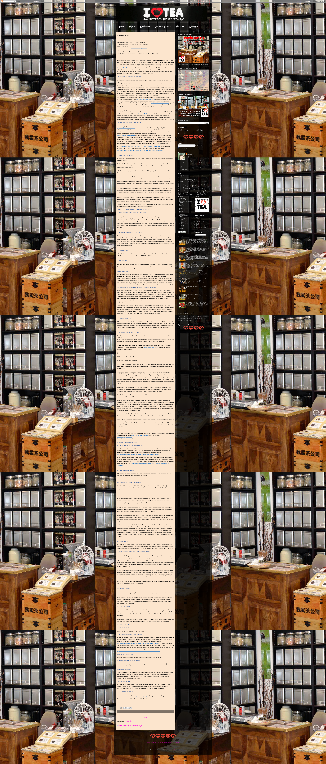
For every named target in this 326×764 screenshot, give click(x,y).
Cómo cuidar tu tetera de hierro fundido (197, 255)
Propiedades (205, 186)
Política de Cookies (201, 227)
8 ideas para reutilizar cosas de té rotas (197, 287)
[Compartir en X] (127, 708)
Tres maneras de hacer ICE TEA (194, 271)
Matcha (180, 186)
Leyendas (206, 184)
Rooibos (200, 188)
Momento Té (189, 185)
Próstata (180, 188)
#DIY (180, 176)
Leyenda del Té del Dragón (193, 263)
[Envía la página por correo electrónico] (120, 708)
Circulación (206, 178)
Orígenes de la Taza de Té (193, 295)
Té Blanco (199, 192)
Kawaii (202, 184)
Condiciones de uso (151, 743)
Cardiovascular (182, 178)
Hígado (193, 184)
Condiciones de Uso (201, 226)
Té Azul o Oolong (191, 192)
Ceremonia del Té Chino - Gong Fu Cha (196, 303)
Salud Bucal (205, 188)
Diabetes (196, 180)
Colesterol (181, 180)
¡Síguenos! (194, 27)
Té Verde (200, 194)
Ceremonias (191, 178)
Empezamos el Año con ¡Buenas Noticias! (196, 239)
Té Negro (185, 194)
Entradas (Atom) (129, 721)
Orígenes (197, 186)
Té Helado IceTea (183, 221)
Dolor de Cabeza (204, 180)
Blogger (176, 750)
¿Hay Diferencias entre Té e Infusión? (196, 279)
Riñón (196, 188)
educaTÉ (180, 182)
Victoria (189, 154)
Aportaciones (186, 176)
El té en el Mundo (192, 182)
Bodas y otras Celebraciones (200, 176)
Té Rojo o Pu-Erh (193, 194)
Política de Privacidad (202, 229)
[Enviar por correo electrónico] (124, 708)
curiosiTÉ (189, 179)
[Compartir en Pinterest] (131, 708)
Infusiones (197, 184)
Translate (184, 148)
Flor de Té (189, 184)
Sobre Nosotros (194, 190)
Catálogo (145, 27)
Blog (121, 27)
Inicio (146, 717)
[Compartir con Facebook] (129, 708)
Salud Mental (182, 190)
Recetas (185, 188)
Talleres (180, 27)
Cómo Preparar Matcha (192, 247)
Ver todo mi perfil (183, 170)
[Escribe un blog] (126, 708)
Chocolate (198, 178)
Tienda (132, 27)
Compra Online (163, 27)
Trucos (206, 194)
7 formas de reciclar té (185, 313)
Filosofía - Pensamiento (185, 201)
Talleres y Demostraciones (183, 214)
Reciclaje (191, 188)
